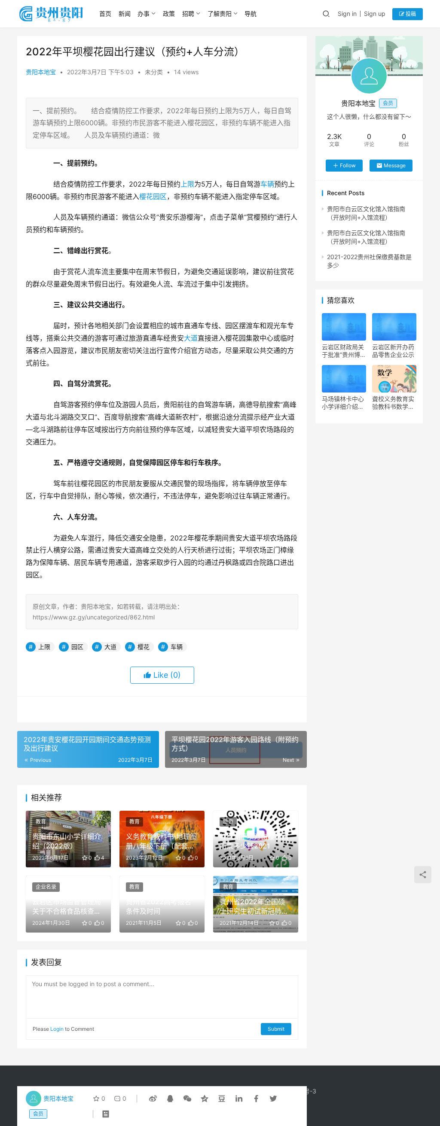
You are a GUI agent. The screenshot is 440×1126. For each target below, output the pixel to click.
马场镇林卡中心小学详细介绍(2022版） (343, 403)
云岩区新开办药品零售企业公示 (393, 350)
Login (57, 1029)
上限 (187, 184)
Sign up (374, 13)
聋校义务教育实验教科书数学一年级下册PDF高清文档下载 (393, 403)
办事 (144, 13)
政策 (169, 13)
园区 (160, 196)
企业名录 (46, 887)
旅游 (228, 821)
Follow (348, 165)
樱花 (146, 196)
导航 (250, 13)
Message (395, 165)
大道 (191, 338)
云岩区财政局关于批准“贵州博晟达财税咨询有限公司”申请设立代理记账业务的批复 (344, 351)
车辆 (267, 184)
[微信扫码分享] (187, 1098)
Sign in (347, 13)
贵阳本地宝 (41, 71)
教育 (41, 821)
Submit (276, 1029)
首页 (105, 13)
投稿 (410, 14)
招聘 (188, 13)
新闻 (125, 13)
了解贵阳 (220, 13)
